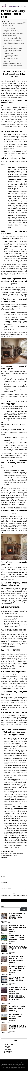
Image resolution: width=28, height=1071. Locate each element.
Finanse (5, 1046)
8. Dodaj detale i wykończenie (11, 61)
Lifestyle (6, 1049)
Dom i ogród (7, 1044)
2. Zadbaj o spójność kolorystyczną (13, 38)
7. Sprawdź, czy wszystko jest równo (13, 60)
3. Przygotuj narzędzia (10, 53)
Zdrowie (6, 1053)
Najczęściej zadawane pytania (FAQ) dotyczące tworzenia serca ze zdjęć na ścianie (12, 65)
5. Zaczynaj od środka (10, 56)
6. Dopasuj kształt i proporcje (11, 58)
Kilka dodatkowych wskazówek (12, 31)
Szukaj (2, 906)
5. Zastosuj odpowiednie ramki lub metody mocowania (14, 44)
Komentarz (4, 857)
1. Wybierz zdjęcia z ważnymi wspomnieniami (15, 37)
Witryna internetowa (6, 888)
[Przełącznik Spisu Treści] (23, 21)
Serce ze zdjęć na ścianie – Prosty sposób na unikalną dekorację (13, 24)
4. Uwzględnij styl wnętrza (10, 41)
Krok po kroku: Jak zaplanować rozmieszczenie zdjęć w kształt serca (12, 47)
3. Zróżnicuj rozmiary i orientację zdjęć (13, 40)
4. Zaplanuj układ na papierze (11, 55)
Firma (5, 1048)
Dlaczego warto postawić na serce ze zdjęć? (15, 26)
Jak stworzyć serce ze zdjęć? (11, 30)
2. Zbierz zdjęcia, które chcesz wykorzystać (14, 51)
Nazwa (3, 876)
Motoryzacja (7, 1051)
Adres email (4, 882)
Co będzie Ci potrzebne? (10, 28)
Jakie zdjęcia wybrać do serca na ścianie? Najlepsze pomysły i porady (13, 34)
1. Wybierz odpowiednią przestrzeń (13, 50)
